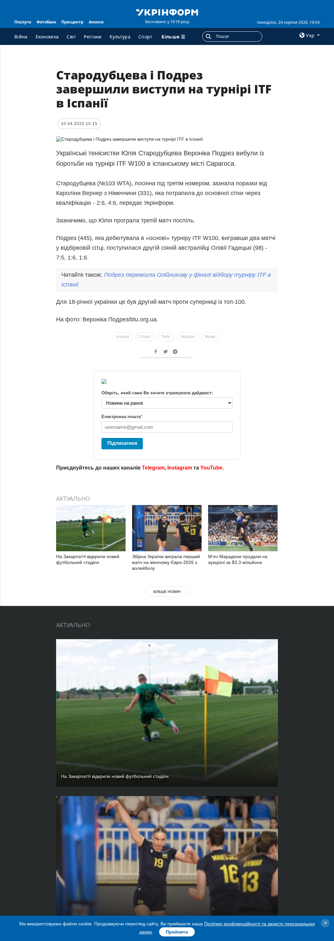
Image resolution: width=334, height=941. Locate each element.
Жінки (210, 336)
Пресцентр (72, 22)
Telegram (153, 467)
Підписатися (122, 443)
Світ (71, 37)
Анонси (96, 22)
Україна (187, 336)
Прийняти (177, 931)
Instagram (179, 467)
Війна (21, 37)
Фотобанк (46, 22)
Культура (120, 37)
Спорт (145, 37)
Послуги (22, 22)
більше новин (167, 592)
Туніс (165, 336)
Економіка (47, 37)
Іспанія (122, 336)
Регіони (92, 37)
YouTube (211, 467)
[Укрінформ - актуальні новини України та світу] (167, 11)
